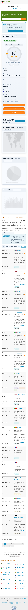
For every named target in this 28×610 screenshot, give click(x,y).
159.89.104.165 (6, 588)
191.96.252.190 (6, 585)
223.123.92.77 (20, 580)
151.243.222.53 (20, 588)
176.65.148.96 (20, 567)
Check (23, 18)
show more (22, 264)
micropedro (19, 250)
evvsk (18, 448)
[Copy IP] (16, 36)
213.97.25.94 (20, 583)
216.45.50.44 (6, 583)
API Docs (24, 602)
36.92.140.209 (6, 578)
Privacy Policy (23, 600)
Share (14, 112)
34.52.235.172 (6, 579)
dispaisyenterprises (18, 517)
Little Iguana (20, 462)
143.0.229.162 (6, 569)
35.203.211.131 (20, 578)
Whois (14, 108)
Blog (3, 602)
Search (23, 246)
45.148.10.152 (20, 575)
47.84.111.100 (6, 574)
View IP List (23, 598)
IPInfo (9, 101)
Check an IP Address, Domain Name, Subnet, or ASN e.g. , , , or (12, 14)
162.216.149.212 (21, 586)
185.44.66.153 (6, 567)
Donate (16, 603)
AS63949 (5, 81)
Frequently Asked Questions (15, 602)
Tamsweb (19, 408)
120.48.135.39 (6, 572)
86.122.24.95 (20, 572)
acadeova (19, 427)
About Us (6, 602)
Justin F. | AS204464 (17, 478)
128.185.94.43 (20, 570)
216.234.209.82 (6, 563)
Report (14, 105)
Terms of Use (15, 600)
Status (12, 603)
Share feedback (15, 31)
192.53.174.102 (20, 564)
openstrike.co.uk (21, 394)
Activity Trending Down (10, 41)
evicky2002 (18, 373)
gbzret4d (19, 498)
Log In (20, 120)
